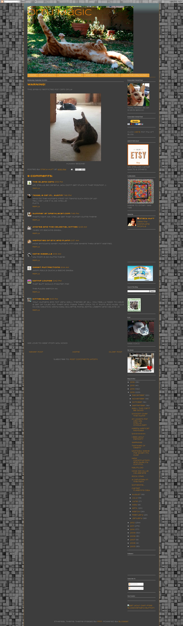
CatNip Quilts (47, 75)
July (135, 498)
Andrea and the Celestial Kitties (55, 227)
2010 (132, 529)
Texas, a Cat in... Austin (48, 195)
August (136, 494)
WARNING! (137, 442)
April (135, 508)
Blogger (124, 621)
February (138, 515)
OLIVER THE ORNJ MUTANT (135, 75)
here (137, 132)
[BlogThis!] (78, 170)
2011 (132, 526)
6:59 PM (59, 182)
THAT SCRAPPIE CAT (109, 75)
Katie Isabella (42, 254)
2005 (133, 546)
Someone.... (138, 485)
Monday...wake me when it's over (141, 453)
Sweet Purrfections (46, 267)
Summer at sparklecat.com (51, 213)
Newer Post (36, 352)
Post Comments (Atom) (84, 359)
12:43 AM (82, 227)
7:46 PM (67, 195)
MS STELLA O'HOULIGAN (70, 75)
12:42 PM (57, 281)
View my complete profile (143, 224)
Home (33, 75)
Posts (134, 584)
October (137, 402)
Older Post (115, 352)
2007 (133, 540)
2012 (132, 523)
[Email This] (76, 170)
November (138, 399)
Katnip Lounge (42, 281)
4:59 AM (57, 254)
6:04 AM (65, 267)
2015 (132, 385)
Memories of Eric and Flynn (51, 240)
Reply (36, 188)
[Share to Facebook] (82, 170)
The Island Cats (43, 182)
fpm (99, 621)
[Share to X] (80, 170)
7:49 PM (75, 213)
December (138, 395)
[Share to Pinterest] (84, 170)
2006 (133, 543)
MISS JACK (91, 75)
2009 (133, 533)
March (136, 511)
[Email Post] (71, 169)
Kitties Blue (41, 299)
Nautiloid (137, 468)
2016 (132, 382)
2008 (133, 536)
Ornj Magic (59, 13)
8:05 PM (54, 299)
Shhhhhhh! (138, 434)
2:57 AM (75, 240)
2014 (132, 389)
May (135, 505)
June (135, 501)
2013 (132, 392)
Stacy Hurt (146, 218)
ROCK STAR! (138, 476)
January (137, 518)
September (139, 405)
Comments (137, 588)
